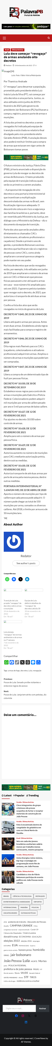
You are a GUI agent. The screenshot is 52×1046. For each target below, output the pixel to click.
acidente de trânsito (17, 922)
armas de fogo (14, 670)
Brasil (7, 50)
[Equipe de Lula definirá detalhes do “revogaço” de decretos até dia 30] (34, 594)
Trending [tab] (33, 795)
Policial (35, 907)
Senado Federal (34, 973)
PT (41, 969)
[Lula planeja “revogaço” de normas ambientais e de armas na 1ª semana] (13, 625)
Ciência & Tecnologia (22, 896)
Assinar (42, 1008)
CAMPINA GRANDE (21, 925)
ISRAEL (6, 955)
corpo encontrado (23, 930)
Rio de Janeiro (9, 973)
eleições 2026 (26, 941)
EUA (15, 945)
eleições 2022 (12, 940)
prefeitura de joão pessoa (18, 969)
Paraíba (19, 802)
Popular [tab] (19, 795)
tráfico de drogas (9, 981)
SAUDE (24, 972)
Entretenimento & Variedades (16, 902)
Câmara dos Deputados (13, 933)
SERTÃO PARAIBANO (10, 977)
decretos (24, 670)
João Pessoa (13, 961)
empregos (36, 941)
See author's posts (26, 563)
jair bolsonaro (21, 955)
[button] (4, 37)
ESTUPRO (7, 946)
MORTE (34, 961)
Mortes (42, 961)
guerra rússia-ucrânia (10, 950)
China (35, 926)
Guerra (32, 946)
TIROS (33, 977)
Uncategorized (10, 913)
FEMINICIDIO (24, 946)
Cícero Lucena (29, 933)
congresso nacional (10, 930)
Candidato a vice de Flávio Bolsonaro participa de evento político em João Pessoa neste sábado (29, 878)
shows (21, 978)
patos (5, 966)
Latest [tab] (8, 795)
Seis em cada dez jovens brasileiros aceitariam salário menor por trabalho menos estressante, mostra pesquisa (29, 845)
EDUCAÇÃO (37, 937)
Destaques (40, 896)
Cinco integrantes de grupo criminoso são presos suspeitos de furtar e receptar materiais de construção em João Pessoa (29, 811)
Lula (30, 670)
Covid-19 (34, 930)
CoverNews (40, 1038)
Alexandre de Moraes (36, 922)
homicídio (39, 949)
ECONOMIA (25, 936)
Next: (25, 695)
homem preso (25, 950)
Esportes (38, 902)
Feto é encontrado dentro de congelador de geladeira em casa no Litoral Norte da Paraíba (29, 829)
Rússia (17, 973)
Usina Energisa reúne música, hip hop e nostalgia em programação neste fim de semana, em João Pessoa (29, 862)
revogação (37, 670)
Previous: (22, 682)
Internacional (10, 907)
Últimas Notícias (17, 50)
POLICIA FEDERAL (17, 965)
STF (26, 977)
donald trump (11, 936)
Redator (9, 65)
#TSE (5, 922)
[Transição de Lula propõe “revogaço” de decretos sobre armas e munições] (13, 594)
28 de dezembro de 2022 (23, 65)
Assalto (6, 926)
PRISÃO (36, 969)
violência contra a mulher (28, 981)
